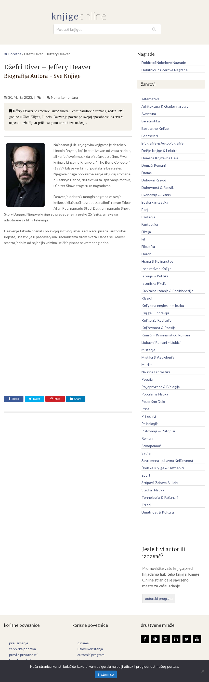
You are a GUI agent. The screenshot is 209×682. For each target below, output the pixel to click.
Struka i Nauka (152, 490)
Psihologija (150, 423)
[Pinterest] (155, 639)
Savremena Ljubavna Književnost (167, 460)
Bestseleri (149, 136)
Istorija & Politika (154, 276)
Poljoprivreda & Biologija (160, 387)
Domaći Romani (153, 165)
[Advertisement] (68, 286)
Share (15, 398)
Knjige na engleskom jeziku (162, 305)
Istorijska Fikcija (153, 283)
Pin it (57, 398)
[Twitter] (186, 639)
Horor (146, 254)
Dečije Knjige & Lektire (159, 150)
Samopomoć (151, 446)
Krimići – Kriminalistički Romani (165, 335)
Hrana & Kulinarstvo (157, 261)
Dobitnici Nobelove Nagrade (163, 62)
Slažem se (105, 674)
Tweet (36, 398)
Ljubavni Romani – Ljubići (160, 342)
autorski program (159, 598)
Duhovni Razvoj (153, 180)
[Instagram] (166, 639)
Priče (145, 409)
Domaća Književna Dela (159, 158)
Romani (147, 438)
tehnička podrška (22, 649)
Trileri (146, 505)
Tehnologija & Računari (159, 497)
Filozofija (148, 246)
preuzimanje (18, 643)
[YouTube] (197, 639)
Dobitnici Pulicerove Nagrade (164, 70)
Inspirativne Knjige (156, 268)
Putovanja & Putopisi (158, 431)
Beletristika (150, 121)
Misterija (148, 350)
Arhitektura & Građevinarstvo (165, 106)
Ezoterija (148, 217)
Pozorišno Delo (153, 401)
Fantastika (149, 224)
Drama (146, 172)
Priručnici (148, 416)
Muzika (146, 364)
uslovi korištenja (90, 649)
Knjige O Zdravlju (155, 313)
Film (144, 239)
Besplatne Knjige (155, 128)
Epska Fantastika (154, 202)
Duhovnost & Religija (158, 187)
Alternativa (150, 99)
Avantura (148, 113)
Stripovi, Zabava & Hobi (159, 482)
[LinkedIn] (176, 639)
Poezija (147, 379)
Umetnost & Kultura (157, 512)
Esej (144, 209)
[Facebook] (145, 639)
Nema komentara (64, 97)
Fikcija (146, 232)
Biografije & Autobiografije (162, 143)
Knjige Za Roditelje (156, 320)
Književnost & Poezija (158, 327)
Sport (145, 475)
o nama (83, 643)
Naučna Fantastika (156, 372)
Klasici (146, 298)
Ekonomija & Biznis (156, 195)
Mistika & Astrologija (157, 357)
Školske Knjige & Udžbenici (162, 468)
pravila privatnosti (23, 654)
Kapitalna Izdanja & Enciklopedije (167, 291)
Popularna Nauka (154, 394)
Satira (146, 453)
